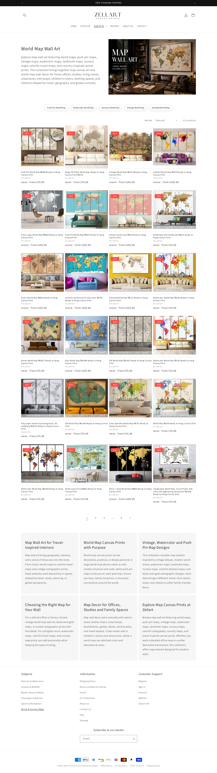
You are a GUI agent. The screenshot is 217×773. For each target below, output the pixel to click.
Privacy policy (121, 765)
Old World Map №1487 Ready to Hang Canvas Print (130, 362)
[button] (24, 15)
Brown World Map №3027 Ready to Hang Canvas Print (40, 362)
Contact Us (85, 709)
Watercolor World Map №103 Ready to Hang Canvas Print (173, 299)
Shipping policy (153, 765)
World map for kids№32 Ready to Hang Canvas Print (83, 490)
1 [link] (87, 517)
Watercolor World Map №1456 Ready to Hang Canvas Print (42, 490)
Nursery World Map (110, 107)
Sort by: (148, 120)
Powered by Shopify (90, 766)
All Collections (87, 698)
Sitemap (84, 720)
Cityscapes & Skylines (32, 698)
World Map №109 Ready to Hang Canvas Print (174, 423)
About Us (84, 703)
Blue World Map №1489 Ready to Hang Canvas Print (83, 362)
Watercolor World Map (83, 107)
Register (143, 681)
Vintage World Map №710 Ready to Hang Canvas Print (128, 173)
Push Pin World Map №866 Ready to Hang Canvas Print (40, 173)
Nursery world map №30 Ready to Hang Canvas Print (127, 236)
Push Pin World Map (56, 107)
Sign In (142, 686)
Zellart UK (144, 703)
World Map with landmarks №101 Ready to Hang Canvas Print (173, 236)
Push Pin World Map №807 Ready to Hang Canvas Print (84, 236)
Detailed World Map (161, 107)
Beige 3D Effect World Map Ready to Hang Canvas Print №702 (84, 173)
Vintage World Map (135, 107)
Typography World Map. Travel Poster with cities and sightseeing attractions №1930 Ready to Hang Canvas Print (173, 492)
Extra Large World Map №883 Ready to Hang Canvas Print (42, 236)
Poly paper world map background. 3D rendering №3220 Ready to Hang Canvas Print (40, 426)
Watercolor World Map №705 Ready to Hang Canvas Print (173, 362)
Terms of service (137, 765)
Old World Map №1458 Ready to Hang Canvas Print (86, 424)
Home (83, 692)
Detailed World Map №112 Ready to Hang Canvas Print (128, 299)
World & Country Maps (32, 709)
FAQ (82, 714)
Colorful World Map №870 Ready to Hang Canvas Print (172, 173)
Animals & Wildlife (30, 686)
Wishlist (143, 698)
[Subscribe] (133, 739)
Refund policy (106, 765)
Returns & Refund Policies (93, 686)
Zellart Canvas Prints (72, 766)
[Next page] (129, 517)
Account (143, 692)
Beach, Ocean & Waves (32, 692)
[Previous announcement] (22, 3)
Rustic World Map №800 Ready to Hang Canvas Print (39, 299)
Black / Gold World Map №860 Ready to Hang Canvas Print (130, 490)
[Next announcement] (194, 3)
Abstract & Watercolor (32, 681)
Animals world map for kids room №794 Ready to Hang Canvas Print (83, 299)
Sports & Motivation (31, 703)
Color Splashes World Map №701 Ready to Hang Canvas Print (128, 424)
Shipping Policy (87, 681)
